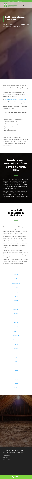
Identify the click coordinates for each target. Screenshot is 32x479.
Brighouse (16, 370)
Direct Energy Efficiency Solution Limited (16, 100)
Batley (16, 270)
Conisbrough (16, 296)
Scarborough (16, 335)
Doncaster (16, 348)
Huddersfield (16, 353)
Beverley (16, 292)
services (5, 104)
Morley (16, 331)
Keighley (16, 379)
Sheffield (16, 387)
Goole (16, 374)
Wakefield (16, 313)
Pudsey (16, 287)
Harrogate (16, 300)
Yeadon (16, 366)
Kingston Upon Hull (16, 283)
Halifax (16, 278)
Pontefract (16, 383)
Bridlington (16, 344)
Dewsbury (16, 322)
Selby (16, 361)
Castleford (16, 274)
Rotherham (16, 309)
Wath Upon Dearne (16, 340)
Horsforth (16, 326)
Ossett (16, 357)
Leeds (16, 305)
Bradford (16, 318)
